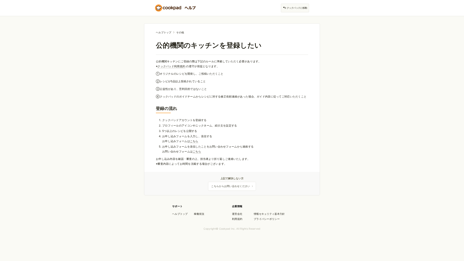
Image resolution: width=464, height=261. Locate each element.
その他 (180, 32)
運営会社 (237, 213)
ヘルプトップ (163, 32)
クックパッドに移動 (296, 8)
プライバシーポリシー (267, 218)
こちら (194, 141)
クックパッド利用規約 (171, 66)
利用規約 (237, 218)
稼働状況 (199, 213)
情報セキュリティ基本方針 (269, 213)
